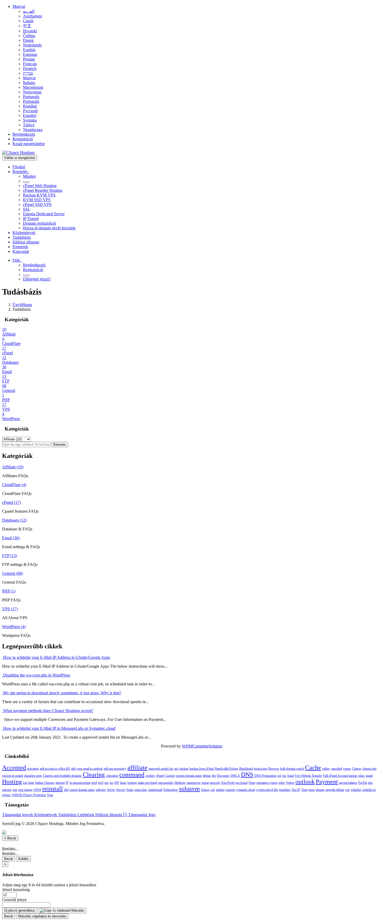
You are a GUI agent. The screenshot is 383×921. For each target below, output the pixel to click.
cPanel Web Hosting (40, 185)
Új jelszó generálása (19, 910)
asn (176, 768)
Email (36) (11, 538)
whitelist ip (369, 790)
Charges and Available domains (62, 776)
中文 (27, 25)
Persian (29, 59)
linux (123, 783)
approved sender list (161, 768)
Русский (30, 111)
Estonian (30, 54)
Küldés (23, 859)
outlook (305, 781)
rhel (66, 790)
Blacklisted (246, 768)
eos (284, 776)
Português (31, 96)
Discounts (223, 776)
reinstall (52, 788)
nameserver (194, 783)
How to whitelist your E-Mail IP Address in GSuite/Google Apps (56, 657)
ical (25, 783)
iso (111, 783)
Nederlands (32, 45)
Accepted (14, 767)
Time (304, 790)
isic (106, 783)
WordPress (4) (14, 626)
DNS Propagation (265, 776)
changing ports (33, 776)
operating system (266, 783)
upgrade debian (334, 790)
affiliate (137, 767)
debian (207, 776)
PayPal (362, 783)
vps (347, 790)
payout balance (348, 783)
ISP (116, 783)
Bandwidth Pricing (226, 768)
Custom (170, 776)
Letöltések (86, 814)
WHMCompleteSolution (202, 746)
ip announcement (80, 783)
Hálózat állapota (26, 242)
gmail (369, 776)
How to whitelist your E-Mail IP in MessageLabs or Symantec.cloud (58, 728)
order (281, 783)
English (29, 49)
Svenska (30, 120)
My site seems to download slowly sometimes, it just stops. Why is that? (61, 693)
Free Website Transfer (308, 776)
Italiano (29, 82)
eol (279, 776)
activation (33, 768)
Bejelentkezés (24, 134)
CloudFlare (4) (14, 484)
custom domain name (189, 776)
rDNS (37, 790)
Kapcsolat (21, 251)
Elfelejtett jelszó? (37, 279)
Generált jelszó (14, 900)
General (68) (12, 573)
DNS (247, 774)
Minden (29, 176)
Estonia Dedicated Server (44, 214)
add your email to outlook (87, 768)
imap (31, 783)
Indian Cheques (44, 783)
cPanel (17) (11, 502)
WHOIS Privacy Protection (29, 795)
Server (111, 790)
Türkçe (29, 125)
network (215, 783)
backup (184, 768)
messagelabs (166, 783)
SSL (26, 209)
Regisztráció (23, 139)
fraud (290, 776)
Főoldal (19, 167)
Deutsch (29, 68)
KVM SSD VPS (37, 200)
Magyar (19, 6)
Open (252, 783)
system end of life (267, 790)
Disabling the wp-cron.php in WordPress (36, 675)
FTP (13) (9, 555)
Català (28, 21)
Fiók (17, 260)
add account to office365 (55, 768)
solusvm (189, 788)
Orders (290, 783)
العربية (28, 11)
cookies (150, 776)
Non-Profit (227, 783)
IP (67, 783)
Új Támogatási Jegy (139, 814)
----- (26, 181)
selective (101, 790)
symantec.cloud (245, 790)
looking (132, 783)
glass (362, 776)
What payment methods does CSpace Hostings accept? (47, 710)
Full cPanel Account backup (340, 776)
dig (214, 776)
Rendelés (21, 171)
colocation (112, 776)
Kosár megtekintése (29, 143)
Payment (327, 781)
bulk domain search (292, 768)
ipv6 (100, 783)
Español (29, 115)
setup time (140, 790)
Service (120, 790)
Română (30, 106)
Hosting (12, 781)
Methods (180, 783)
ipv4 (94, 783)
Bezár (8, 859)
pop (15, 790)
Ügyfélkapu (22, 304)
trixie (311, 790)
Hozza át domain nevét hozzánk (49, 228)
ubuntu (320, 790)
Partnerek (20, 246)
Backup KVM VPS (39, 195)
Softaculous (170, 790)
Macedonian (33, 87)
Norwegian (32, 92)
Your (50, 795)
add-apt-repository (115, 768)
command (131, 774)
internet (60, 783)
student (220, 790)
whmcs (6, 795)
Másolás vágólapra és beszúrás (42, 916)
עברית (28, 73)
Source (205, 790)
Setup (129, 790)
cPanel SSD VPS (37, 204)
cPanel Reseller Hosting (42, 190)
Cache (313, 767)
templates (285, 790)
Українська (32, 129)
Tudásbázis (22, 237)
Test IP (296, 790)
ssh (213, 790)
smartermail (155, 790)
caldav (326, 768)
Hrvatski (30, 31)
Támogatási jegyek (18, 814)
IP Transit (31, 218)
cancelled (336, 768)
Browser (273, 768)
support (230, 790)
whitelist (356, 790)
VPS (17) (10, 609)
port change (25, 790)
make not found (147, 783)
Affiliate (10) (12, 467)
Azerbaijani (32, 16)
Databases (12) (14, 520)
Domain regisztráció (39, 223)
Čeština (29, 35)
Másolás (77, 910)
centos (347, 768)
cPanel (160, 776)
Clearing (94, 774)
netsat (205, 783)
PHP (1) (8, 591)
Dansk (28, 40)
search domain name (82, 790)
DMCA (235, 776)
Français (30, 64)
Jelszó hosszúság (16, 889)
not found (242, 783)
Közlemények (24, 232)
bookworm (260, 768)
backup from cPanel (201, 768)
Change (356, 768)
